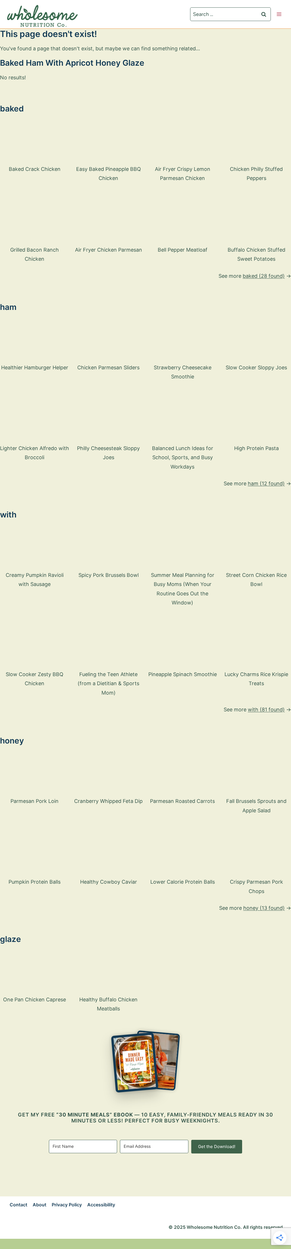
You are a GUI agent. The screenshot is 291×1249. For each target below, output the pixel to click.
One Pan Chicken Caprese (34, 999)
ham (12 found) (266, 483)
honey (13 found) (264, 908)
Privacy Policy (67, 1204)
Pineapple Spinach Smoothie (182, 674)
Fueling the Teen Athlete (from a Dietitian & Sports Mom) (108, 683)
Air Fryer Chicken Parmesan (108, 250)
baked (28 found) (264, 276)
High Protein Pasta (256, 448)
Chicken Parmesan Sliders (108, 367)
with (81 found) (266, 709)
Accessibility (101, 1204)
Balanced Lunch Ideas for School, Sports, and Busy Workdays (182, 457)
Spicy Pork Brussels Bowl (108, 575)
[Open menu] (279, 14)
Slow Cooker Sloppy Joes (256, 367)
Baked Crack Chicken (35, 169)
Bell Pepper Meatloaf (182, 250)
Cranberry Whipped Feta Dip (108, 801)
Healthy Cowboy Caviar (108, 882)
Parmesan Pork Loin (35, 801)
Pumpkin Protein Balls (35, 882)
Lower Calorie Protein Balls (182, 882)
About (39, 1204)
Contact (18, 1204)
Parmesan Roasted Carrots (182, 801)
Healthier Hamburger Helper (34, 367)
